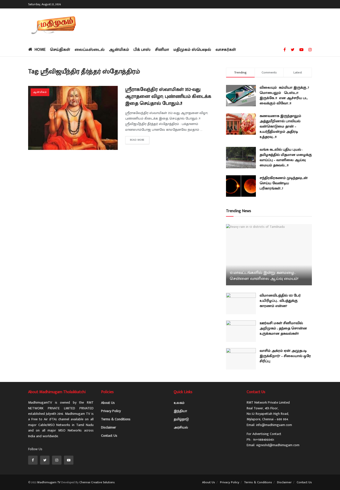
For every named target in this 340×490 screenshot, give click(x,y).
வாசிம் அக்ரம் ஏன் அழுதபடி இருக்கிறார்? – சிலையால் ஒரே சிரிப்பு (285, 356)
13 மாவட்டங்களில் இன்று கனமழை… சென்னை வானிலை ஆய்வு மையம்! (264, 275)
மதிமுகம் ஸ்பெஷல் (192, 49)
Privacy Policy (111, 411)
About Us (108, 403)
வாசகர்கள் (226, 49)
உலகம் (179, 403)
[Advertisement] (221, 25)
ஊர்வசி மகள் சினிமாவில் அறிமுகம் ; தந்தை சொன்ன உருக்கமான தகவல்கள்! (283, 328)
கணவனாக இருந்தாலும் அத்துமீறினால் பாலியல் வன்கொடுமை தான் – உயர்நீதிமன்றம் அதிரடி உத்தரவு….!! (280, 126)
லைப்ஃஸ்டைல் (90, 49)
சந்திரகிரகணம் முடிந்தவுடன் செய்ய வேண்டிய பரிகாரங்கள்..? (284, 183)
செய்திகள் (60, 49)
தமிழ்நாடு (181, 419)
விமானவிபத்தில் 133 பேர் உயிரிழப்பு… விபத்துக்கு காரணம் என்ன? (280, 300)
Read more (137, 140)
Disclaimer (108, 427)
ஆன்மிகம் (119, 49)
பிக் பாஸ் (142, 49)
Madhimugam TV (48, 482)
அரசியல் (181, 427)
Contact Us (109, 435)
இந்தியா (180, 411)
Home (40, 49)
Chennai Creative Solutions (96, 482)
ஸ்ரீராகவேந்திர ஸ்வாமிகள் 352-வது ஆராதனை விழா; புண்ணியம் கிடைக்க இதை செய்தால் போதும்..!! (168, 96)
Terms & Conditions (115, 419)
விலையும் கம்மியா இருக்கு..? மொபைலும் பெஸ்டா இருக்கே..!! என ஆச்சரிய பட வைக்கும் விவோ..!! (284, 95)
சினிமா (162, 49)
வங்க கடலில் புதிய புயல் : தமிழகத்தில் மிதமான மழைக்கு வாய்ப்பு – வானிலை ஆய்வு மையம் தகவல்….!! (286, 157)
